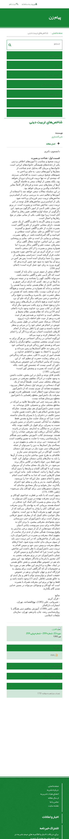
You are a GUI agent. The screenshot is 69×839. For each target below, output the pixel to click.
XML (52, 655)
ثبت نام (12, 4)
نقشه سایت (53, 805)
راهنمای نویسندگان (50, 84)
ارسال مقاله (54, 94)
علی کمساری (57, 136)
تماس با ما (54, 113)
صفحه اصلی (57, 33)
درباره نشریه (53, 790)
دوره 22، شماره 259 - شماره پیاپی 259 (43, 633)
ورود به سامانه (28, 4)
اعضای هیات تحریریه (49, 794)
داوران (56, 103)
